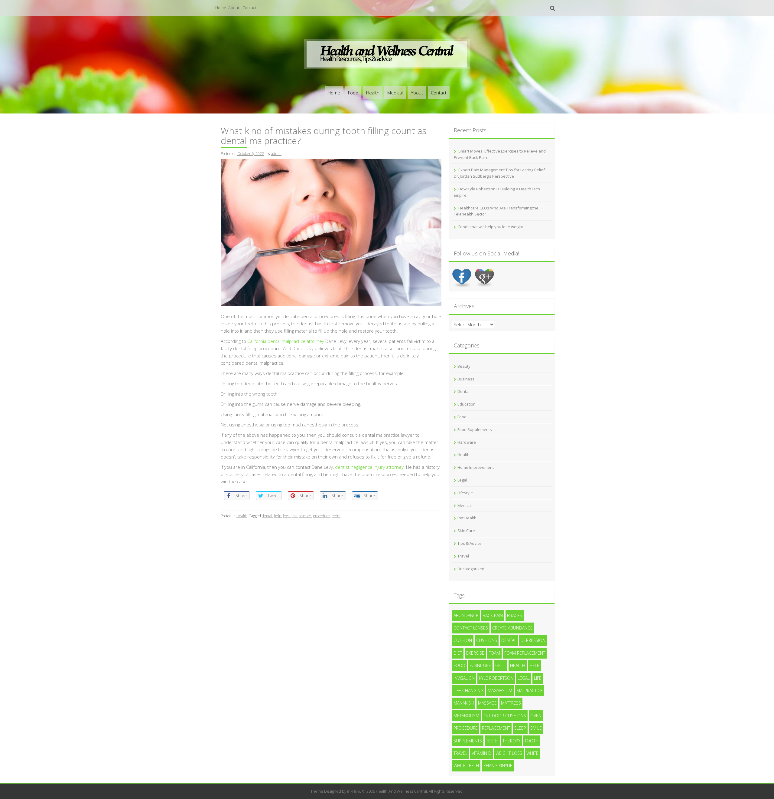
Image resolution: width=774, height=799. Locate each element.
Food (353, 93)
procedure (321, 515)
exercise (475, 653)
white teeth (466, 765)
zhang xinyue (497, 765)
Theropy (511, 741)
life (537, 678)
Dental (463, 391)
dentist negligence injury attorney (369, 467)
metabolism (466, 715)
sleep (520, 728)
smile (536, 728)
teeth (336, 515)
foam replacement (524, 653)
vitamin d (481, 753)
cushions (486, 640)
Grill (500, 665)
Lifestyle (465, 492)
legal (287, 515)
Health (372, 93)
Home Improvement (475, 467)
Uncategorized (470, 568)
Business (465, 379)
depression (533, 640)
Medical (395, 93)
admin (276, 153)
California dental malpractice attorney (285, 341)
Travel (463, 556)
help (277, 515)
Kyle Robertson (496, 678)
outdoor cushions (504, 715)
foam (494, 653)
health (517, 665)
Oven (535, 715)
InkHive (353, 791)
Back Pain (493, 615)
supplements (468, 741)
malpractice (301, 515)
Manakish (464, 703)
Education (466, 404)
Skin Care (466, 530)
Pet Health (466, 518)
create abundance (512, 628)
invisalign (464, 678)
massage (487, 703)
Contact (249, 7)
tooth (531, 741)
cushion (463, 640)
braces (514, 615)
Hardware (466, 442)
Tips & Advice (469, 543)
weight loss (509, 753)
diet (458, 653)
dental (267, 515)
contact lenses (471, 628)
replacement (496, 728)
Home (220, 7)
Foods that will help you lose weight (490, 226)
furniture (480, 665)
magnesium (500, 690)
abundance (466, 615)
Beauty (463, 366)
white (532, 753)
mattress (511, 703)
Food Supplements (474, 429)
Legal (462, 480)
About (233, 7)
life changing (468, 690)
